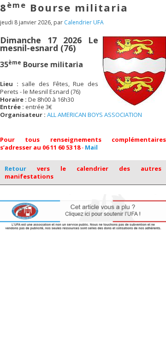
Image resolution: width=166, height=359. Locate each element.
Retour (15, 168)
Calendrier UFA (84, 22)
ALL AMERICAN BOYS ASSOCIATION (94, 114)
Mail (91, 147)
